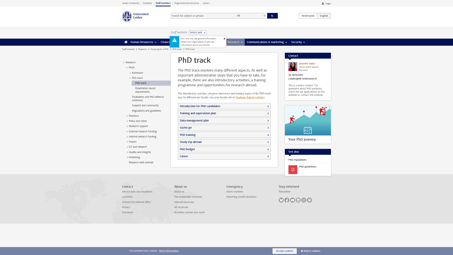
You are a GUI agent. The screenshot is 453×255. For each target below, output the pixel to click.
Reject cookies (312, 251)
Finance (166, 42)
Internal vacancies (184, 202)
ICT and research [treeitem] (138, 147)
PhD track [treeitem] (137, 78)
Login (328, 3)
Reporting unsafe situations (241, 197)
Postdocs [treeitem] (134, 116)
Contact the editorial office (136, 202)
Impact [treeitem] (132, 141)
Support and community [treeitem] (145, 105)
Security (296, 42)
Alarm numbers (234, 191)
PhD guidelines (307, 166)
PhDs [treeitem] (131, 67)
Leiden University (130, 3)
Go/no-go (186, 127)
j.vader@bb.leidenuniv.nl (302, 78)
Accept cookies (284, 251)
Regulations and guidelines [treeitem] (146, 110)
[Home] (125, 42)
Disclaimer (127, 212)
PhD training (188, 135)
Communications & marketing (265, 42)
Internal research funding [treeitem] (142, 136)
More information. (169, 251)
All (238, 15)
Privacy (126, 207)
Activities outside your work (189, 212)
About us (179, 191)
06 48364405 (295, 75)
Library (206, 3)
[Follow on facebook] (286, 200)
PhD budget (187, 149)
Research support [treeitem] (138, 126)
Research (233, 42)
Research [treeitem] (131, 62)
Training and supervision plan (198, 113)
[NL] (308, 16)
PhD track (177, 49)
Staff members (163, 3)
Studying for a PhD (159, 49)
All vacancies (181, 207)
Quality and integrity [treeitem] (140, 152)
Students (147, 3)
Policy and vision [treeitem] (138, 121)
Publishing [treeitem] (134, 157)
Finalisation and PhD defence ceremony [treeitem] (148, 98)
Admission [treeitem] (137, 73)
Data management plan (194, 120)
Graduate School (249, 97)
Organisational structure (186, 3)
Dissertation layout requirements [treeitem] (145, 90)
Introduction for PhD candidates (200, 106)
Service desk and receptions (137, 191)
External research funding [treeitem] (143, 131)
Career (184, 156)
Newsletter (285, 191)
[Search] (272, 16)
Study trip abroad (191, 142)
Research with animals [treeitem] (141, 162)
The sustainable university (188, 197)
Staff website (128, 49)
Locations (127, 197)
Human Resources (141, 42)
